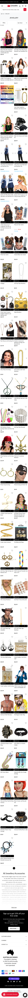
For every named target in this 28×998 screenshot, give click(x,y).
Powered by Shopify (19, 985)
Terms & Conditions (16, 990)
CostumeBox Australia (11, 985)
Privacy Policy (10, 990)
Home (3, 13)
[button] (2, 5)
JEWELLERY (7, 13)
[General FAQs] (22, 5)
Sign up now (13, 928)
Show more (14, 907)
